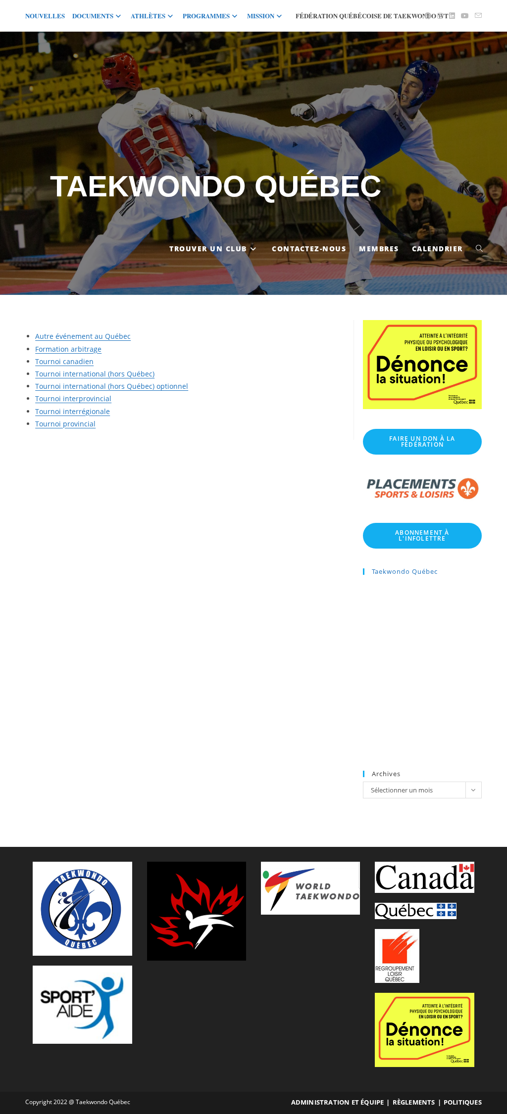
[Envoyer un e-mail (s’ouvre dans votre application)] (477, 16)
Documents (92, 15)
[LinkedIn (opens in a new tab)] (452, 16)
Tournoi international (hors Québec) (94, 373)
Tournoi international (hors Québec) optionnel (111, 386)
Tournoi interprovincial (73, 398)
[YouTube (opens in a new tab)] (465, 16)
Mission (260, 15)
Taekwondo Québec (215, 186)
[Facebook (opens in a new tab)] (427, 16)
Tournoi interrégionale (72, 411)
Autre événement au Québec (83, 336)
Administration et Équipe (337, 1102)
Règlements (414, 1102)
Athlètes (148, 15)
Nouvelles (45, 15)
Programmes (206, 15)
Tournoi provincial (65, 423)
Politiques (463, 1102)
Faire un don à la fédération (422, 441)
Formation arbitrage (68, 349)
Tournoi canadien (64, 361)
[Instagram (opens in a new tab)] (440, 16)
